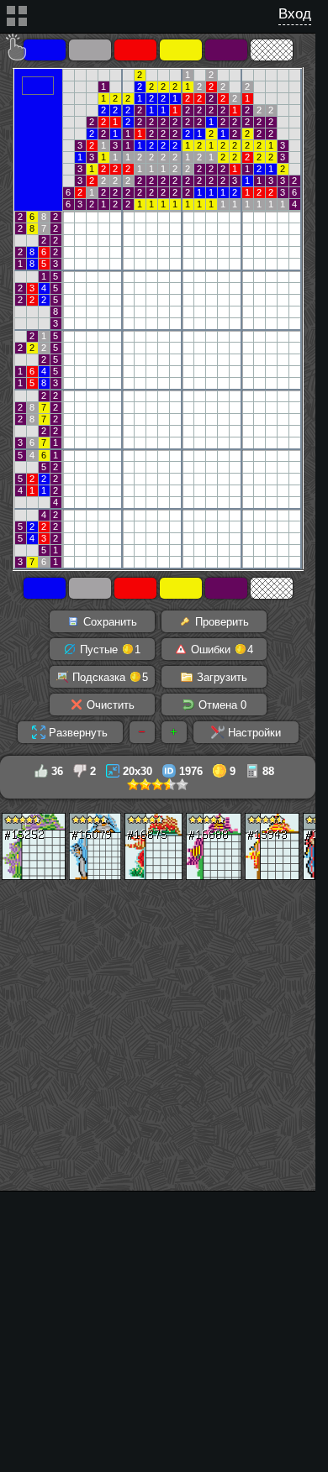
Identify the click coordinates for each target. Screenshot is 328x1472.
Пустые (108, 649)
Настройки (253, 732)
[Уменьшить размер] (142, 732)
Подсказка (108, 677)
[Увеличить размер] (174, 732)
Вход (294, 14)
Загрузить (220, 677)
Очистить (109, 705)
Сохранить (108, 622)
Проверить (220, 622)
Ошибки (220, 649)
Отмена (220, 705)
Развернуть (76, 732)
